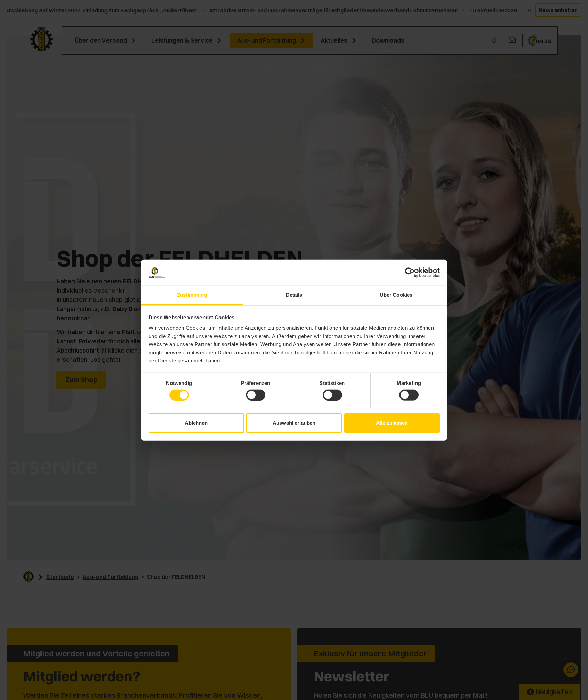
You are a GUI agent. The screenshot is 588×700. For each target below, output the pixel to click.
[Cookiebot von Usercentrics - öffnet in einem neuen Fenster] (410, 272)
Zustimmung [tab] (192, 295)
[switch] (255, 394)
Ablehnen (196, 423)
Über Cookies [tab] (396, 295)
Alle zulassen (392, 423)
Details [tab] (294, 295)
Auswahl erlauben (294, 423)
